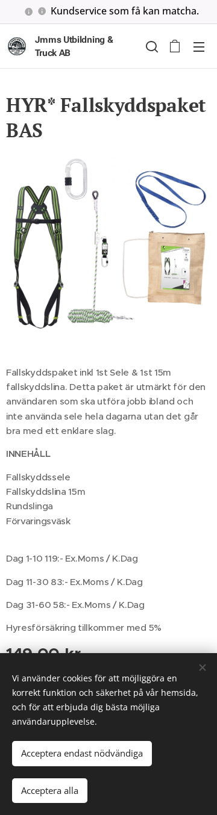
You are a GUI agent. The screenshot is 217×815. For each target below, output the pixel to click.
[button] (151, 46)
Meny (199, 46)
